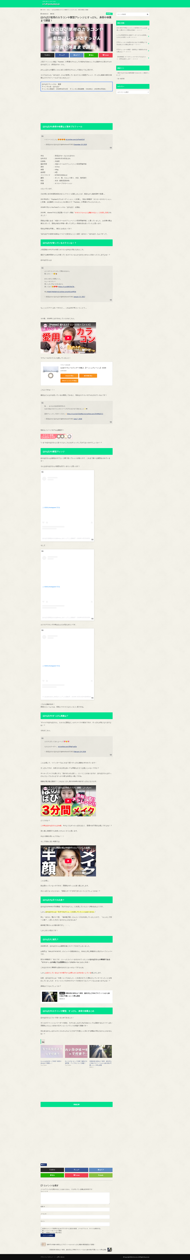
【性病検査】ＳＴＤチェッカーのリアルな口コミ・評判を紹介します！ (131, 58)
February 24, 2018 (80, 751)
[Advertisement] (77, 105)
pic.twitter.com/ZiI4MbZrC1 (93, 414)
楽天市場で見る (88, 375)
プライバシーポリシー (47, 1257)
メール (43, 1214)
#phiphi (54, 292)
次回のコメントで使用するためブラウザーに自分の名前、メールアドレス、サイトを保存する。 (72, 1228)
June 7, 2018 (78, 419)
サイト (43, 1221)
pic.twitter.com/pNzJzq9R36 (66, 292)
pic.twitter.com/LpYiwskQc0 (75, 139)
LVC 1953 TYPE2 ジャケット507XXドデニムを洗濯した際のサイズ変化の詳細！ (132, 29)
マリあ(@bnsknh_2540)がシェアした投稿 (55, 696)
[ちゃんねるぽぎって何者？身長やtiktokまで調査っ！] (52, 1051)
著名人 (44, 1164)
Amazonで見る (69, 375)
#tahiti (49, 292)
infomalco (135, 1257)
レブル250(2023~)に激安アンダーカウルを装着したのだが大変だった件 (132, 36)
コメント (44, 1191)
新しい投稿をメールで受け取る (52, 1232)
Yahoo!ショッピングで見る (69, 380)
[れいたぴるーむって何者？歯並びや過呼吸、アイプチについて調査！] (76, 1051)
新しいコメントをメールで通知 (52, 1230)
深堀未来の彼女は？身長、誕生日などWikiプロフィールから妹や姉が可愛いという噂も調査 (100, 1063)
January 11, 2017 (79, 297)
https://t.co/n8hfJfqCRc (66, 286)
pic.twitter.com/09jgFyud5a (67, 746)
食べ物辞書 (121, 78)
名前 (43, 1206)
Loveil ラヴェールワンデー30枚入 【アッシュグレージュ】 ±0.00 (83, 368)
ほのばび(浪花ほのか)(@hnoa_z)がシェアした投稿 (58, 538)
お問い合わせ (60, 1257)
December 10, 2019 (80, 144)
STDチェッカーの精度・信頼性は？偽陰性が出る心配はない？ (132, 50)
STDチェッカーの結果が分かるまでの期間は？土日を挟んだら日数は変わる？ (132, 43)
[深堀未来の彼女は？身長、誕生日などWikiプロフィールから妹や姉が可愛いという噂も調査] (100, 1051)
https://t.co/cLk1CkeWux (75, 414)
